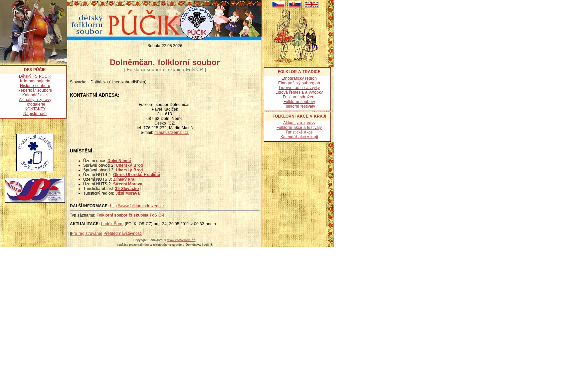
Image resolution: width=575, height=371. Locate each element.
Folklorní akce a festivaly (299, 127)
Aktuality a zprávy (35, 99)
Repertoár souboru (35, 90)
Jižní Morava (127, 193)
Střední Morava (127, 184)
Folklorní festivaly (299, 106)
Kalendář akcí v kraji (299, 137)
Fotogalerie (35, 104)
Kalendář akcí (35, 95)
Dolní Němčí (119, 160)
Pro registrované (86, 233)
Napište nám (35, 113)
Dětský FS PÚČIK (35, 76)
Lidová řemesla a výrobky (299, 92)
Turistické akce (299, 132)
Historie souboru (35, 85)
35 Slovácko (127, 188)
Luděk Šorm (112, 224)
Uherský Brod (129, 165)
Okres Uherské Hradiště (136, 174)
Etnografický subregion (299, 83)
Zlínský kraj (124, 179)
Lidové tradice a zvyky (299, 87)
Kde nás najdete (35, 81)
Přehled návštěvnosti (122, 233)
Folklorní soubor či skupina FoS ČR (130, 215)
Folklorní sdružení (299, 97)
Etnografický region (299, 78)
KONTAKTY (35, 109)
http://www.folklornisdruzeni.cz (137, 206)
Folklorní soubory (299, 101)
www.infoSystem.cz (181, 240)
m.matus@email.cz (171, 132)
